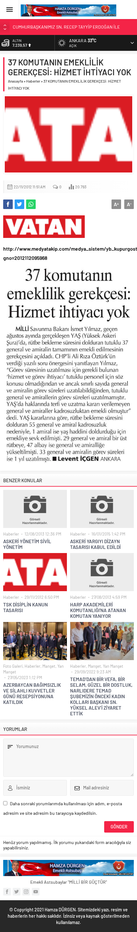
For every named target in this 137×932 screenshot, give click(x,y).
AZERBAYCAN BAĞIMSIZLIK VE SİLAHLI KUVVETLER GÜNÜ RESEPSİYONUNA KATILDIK (32, 693)
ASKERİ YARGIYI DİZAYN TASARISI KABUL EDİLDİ (95, 544)
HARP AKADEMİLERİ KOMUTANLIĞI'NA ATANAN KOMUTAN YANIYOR (98, 610)
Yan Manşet (113, 666)
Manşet (48, 666)
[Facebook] (7, 891)
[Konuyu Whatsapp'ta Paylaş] (31, 204)
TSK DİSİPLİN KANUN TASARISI (25, 607)
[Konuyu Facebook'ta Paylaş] (8, 204)
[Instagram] (26, 891)
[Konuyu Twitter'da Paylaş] (19, 204)
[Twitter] (16, 891)
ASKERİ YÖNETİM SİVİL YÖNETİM (27, 544)
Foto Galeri (13, 666)
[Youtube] (36, 891)
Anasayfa (15, 81)
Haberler (33, 81)
